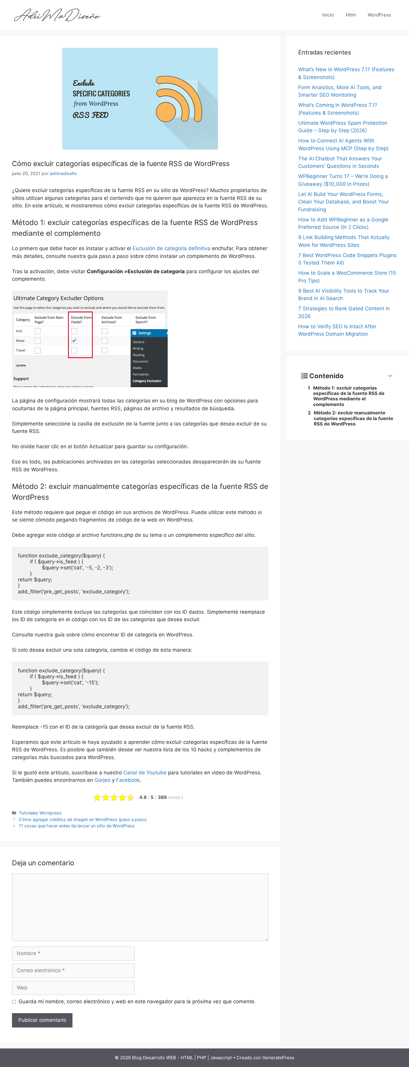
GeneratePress (278, 1057)
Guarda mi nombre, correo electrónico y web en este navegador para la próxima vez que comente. (137, 1001)
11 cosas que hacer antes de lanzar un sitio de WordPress (77, 825)
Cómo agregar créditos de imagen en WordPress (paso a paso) (83, 819)
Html (351, 15)
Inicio (328, 15)
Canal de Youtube (144, 773)
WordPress (379, 15)
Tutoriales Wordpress (40, 812)
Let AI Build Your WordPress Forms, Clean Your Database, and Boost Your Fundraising (343, 201)
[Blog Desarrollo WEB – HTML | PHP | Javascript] (57, 15)
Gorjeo (102, 780)
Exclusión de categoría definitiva (171, 248)
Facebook (128, 780)
